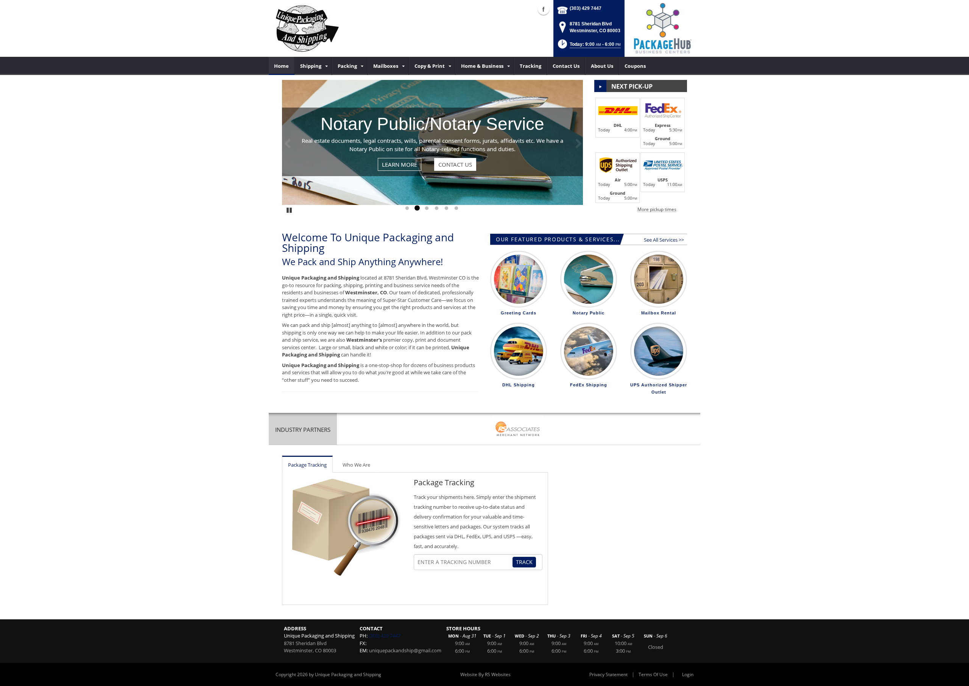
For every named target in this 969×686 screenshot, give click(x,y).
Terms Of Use (653, 674)
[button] (588, 46)
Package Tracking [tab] (307, 464)
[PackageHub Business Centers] (662, 27)
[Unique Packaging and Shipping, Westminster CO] (307, 28)
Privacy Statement (608, 674)
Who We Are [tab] (356, 464)
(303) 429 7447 (585, 8)
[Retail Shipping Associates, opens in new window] (517, 430)
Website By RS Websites (485, 674)
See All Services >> (664, 239)
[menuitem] (281, 66)
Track (524, 562)
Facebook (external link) (543, 9)
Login (687, 674)
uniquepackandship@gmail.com (405, 650)
